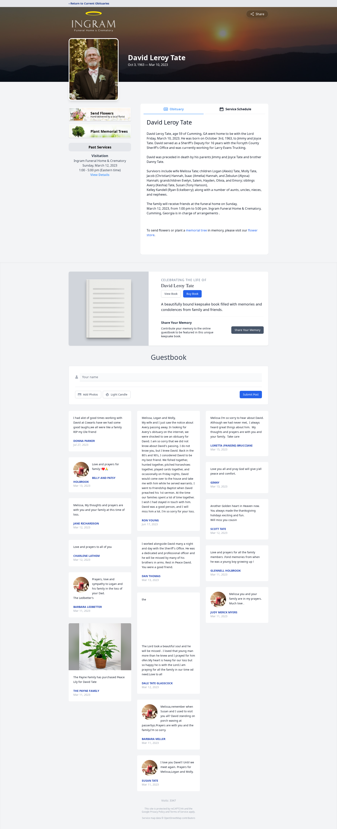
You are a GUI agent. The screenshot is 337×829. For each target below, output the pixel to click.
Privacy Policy (157, 811)
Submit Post (251, 394)
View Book (170, 294)
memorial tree (196, 230)
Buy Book (192, 294)
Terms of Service (179, 811)
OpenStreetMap (172, 818)
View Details (99, 175)
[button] (100, 646)
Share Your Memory (247, 330)
